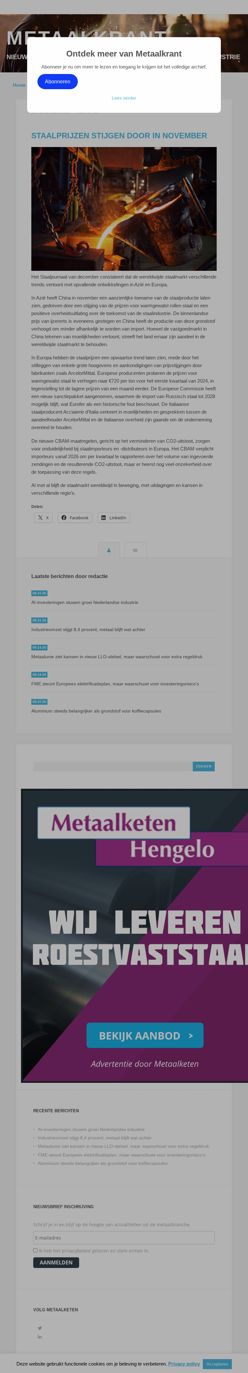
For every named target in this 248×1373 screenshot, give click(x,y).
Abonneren (57, 81)
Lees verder (124, 97)
